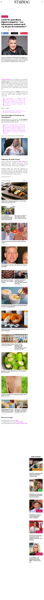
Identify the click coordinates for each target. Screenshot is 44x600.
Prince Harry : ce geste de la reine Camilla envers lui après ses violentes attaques (35, 475)
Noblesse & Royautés (37, 469)
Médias (40, 490)
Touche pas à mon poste (21, 423)
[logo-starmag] (22, 2)
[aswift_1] (22, 12)
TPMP (16, 420)
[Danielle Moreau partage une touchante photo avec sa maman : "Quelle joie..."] (36, 506)
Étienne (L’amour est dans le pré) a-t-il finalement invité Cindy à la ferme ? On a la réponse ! (35, 496)
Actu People (39, 511)
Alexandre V (12, 29)
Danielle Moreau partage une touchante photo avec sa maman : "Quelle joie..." (35, 516)
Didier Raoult (22, 161)
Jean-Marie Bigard (5, 79)
